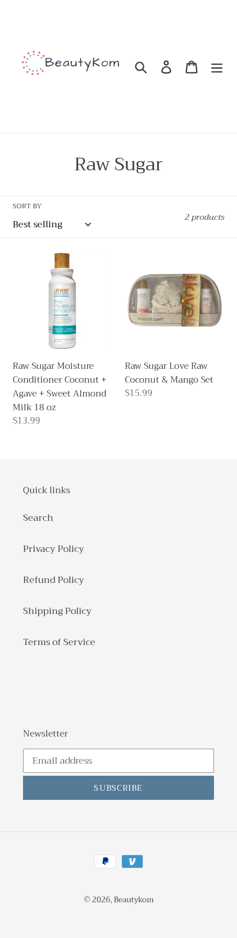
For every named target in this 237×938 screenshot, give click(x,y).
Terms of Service (59, 642)
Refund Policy (53, 580)
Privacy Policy (53, 549)
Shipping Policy (57, 611)
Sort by (27, 206)
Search (38, 518)
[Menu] (217, 66)
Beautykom (134, 899)
